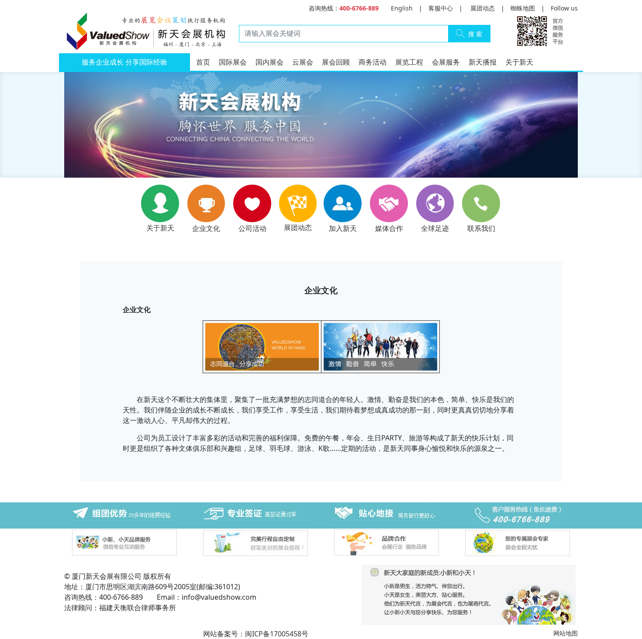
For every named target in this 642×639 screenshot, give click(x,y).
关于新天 (519, 62)
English (402, 8)
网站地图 (565, 633)
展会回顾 (336, 62)
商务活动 (373, 62)
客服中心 (440, 8)
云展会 (302, 62)
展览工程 (409, 62)
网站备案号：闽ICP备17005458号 (255, 634)
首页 (203, 62)
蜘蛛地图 (523, 8)
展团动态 (482, 8)
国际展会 (233, 62)
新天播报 (483, 62)
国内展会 (269, 62)
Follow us (564, 8)
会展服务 (446, 62)
